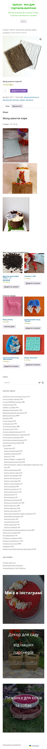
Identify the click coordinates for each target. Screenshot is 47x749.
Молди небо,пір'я (10, 505)
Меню (23, 21)
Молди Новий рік (10, 508)
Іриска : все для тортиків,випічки (23, 6)
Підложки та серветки (11, 538)
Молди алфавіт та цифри (13, 459)
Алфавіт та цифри (9, 407)
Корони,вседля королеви (12, 443)
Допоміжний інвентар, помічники (15, 435)
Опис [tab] (7, 106)
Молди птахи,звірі (10, 511)
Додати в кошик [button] (11, 287)
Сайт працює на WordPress (12, 745)
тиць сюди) (23, 715)
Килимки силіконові (11, 454)
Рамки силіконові (10, 525)
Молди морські (9, 497)
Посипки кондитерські (11, 541)
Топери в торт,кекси (10, 544)
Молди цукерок (9, 519)
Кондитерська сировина (12, 437)
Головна (6, 30)
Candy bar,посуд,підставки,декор (15, 396)
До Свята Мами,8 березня (12, 432)
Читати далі (9, 326)
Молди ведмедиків (11, 470)
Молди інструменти (11, 489)
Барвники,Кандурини (10, 410)
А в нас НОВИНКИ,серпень (12, 402)
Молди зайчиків (10, 486)
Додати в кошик (19, 91)
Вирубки (6, 418)
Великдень (8, 448)
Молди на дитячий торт (12, 503)
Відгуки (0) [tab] (16, 106)
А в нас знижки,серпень (11, 399)
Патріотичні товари (10, 533)
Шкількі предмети (10, 527)
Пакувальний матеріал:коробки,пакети (17, 530)
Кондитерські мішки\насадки (13, 440)
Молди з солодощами (12, 484)
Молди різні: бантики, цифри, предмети (18, 100)
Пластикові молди (10, 522)
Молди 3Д (7, 456)
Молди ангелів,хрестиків (13, 462)
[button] (41, 39)
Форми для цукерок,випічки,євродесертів (18, 549)
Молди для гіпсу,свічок (12, 473)
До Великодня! (8, 424)
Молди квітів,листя (31, 97)
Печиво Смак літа (9, 563)
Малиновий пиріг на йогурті (13, 565)
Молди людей (9, 495)
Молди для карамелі (11, 475)
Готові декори (8, 421)
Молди (12, 30)
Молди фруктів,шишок (12, 516)
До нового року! (8, 429)
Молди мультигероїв (11, 500)
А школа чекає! (8, 405)
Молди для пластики (11, 478)
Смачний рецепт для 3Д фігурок (14, 568)
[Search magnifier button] (42, 382)
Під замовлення (8, 535)
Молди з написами (11, 481)
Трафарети (7, 546)
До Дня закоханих (9, 426)
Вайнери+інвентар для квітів (13, 413)
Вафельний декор (9, 416)
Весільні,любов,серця (12, 451)
